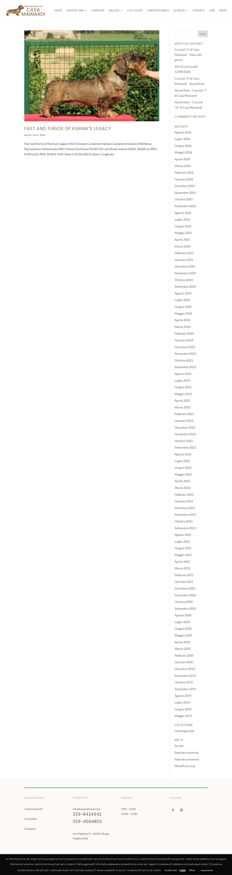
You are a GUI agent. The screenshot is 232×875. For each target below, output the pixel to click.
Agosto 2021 (183, 535)
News (223, 10)
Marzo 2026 (183, 166)
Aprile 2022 (182, 481)
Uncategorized (184, 731)
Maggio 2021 (183, 555)
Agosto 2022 (183, 454)
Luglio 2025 (182, 219)
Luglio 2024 (182, 300)
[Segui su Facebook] (172, 810)
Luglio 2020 (182, 622)
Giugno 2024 (183, 306)
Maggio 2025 (183, 233)
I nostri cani (75, 10)
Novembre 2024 (185, 273)
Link (212, 10)
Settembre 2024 (185, 286)
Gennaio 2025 (184, 260)
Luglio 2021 (182, 541)
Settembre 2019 (185, 689)
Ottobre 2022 (184, 441)
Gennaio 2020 (184, 662)
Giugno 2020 (183, 628)
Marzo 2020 (183, 649)
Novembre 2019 (185, 675)
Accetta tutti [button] (171, 870)
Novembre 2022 (185, 434)
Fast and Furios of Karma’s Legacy (67, 129)
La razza (179, 10)
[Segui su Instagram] (181, 810)
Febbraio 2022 (184, 494)
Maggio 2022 (183, 474)
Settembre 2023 (185, 367)
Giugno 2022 (183, 467)
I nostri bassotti (33, 808)
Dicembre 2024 (185, 266)
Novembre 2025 (185, 192)
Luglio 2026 (182, 139)
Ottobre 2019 (184, 682)
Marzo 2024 (183, 327)
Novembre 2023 (185, 353)
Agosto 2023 (183, 374)
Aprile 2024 (182, 320)
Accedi (179, 746)
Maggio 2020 (183, 635)
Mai (29, 134)
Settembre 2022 (185, 447)
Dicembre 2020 (185, 588)
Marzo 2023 (183, 407)
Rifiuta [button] (192, 870)
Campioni (97, 10)
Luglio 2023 (182, 380)
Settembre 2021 (185, 528)
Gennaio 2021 (184, 581)
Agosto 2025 (183, 213)
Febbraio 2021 (184, 575)
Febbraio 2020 (184, 655)
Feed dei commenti (187, 759)
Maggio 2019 (183, 716)
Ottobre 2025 (184, 199)
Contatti (199, 10)
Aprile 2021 (182, 561)
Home (58, 10)
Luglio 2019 (182, 702)
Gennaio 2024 (184, 340)
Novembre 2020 (185, 595)
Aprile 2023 (182, 400)
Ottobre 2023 (184, 360)
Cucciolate (135, 10)
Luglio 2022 (182, 461)
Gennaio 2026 (184, 179)
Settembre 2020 (185, 608)
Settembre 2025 (185, 206)
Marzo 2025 (183, 246)
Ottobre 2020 (184, 602)
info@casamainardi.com (86, 808)
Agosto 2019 (183, 695)
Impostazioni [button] (207, 870)
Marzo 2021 (183, 568)
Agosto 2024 (183, 293)
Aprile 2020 (182, 642)
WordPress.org (185, 766)
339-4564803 (87, 821)
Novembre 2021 (185, 514)
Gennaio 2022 (184, 501)
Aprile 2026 (182, 159)
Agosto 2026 (183, 132)
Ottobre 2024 (184, 280)
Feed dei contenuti (187, 752)
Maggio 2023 (183, 394)
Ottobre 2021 (184, 521)
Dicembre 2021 (185, 508)
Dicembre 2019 (185, 669)
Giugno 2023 (183, 387)
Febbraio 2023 (184, 414)
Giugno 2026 (183, 146)
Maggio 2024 (183, 313)
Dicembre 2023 (185, 347)
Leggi (183, 870)
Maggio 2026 (183, 152)
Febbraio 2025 (184, 253)
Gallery (114, 10)
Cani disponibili (158, 10)
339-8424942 (87, 814)
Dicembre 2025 (185, 186)
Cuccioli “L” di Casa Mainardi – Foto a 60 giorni (188, 55)
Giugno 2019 (183, 709)
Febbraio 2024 (184, 333)
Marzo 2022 (183, 488)
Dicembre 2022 (185, 427)
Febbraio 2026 (184, 172)
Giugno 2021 (183, 548)
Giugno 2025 (183, 226)
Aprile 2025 (182, 239)
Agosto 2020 (183, 615)
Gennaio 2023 (184, 421)
